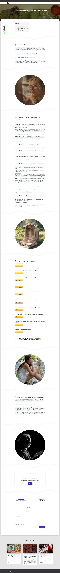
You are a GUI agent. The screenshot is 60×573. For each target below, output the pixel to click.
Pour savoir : (18, 29)
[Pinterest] (4, 29)
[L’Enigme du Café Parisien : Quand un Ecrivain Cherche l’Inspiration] (14, 548)
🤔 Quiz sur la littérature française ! (21, 27)
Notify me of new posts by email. (19, 524)
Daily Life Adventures (17, 554)
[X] (4, 28)
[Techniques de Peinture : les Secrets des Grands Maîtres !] (46, 548)
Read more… (9, 562)
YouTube (49, 1)
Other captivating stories (20, 30)
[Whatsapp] (4, 33)
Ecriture (17, 500)
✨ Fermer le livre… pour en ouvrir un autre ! (22, 28)
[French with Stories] (7, 3)
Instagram (50, 1)
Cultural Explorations (11, 554)
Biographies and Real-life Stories (28, 554)
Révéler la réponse (19, 266)
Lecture (20, 500)
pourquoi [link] (34, 409)
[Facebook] (4, 26)
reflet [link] (23, 138)
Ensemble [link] (24, 49)
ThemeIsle (13, 571)
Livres (25, 500)
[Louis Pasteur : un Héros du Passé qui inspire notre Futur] (30, 548)
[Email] (4, 31)
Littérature (22, 500)
